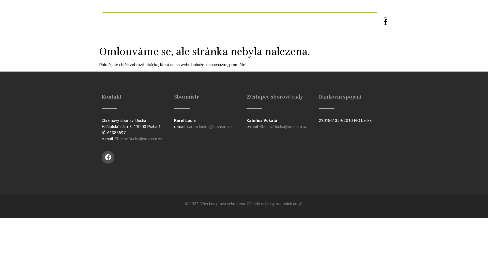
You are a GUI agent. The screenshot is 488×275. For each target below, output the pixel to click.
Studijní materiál (284, 21)
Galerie (211, 21)
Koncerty (326, 21)
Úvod (115, 21)
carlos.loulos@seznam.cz (210, 126)
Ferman (179, 21)
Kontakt (360, 21)
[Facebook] (385, 21)
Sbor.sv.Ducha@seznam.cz (138, 138)
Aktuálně (146, 21)
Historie (243, 21)
